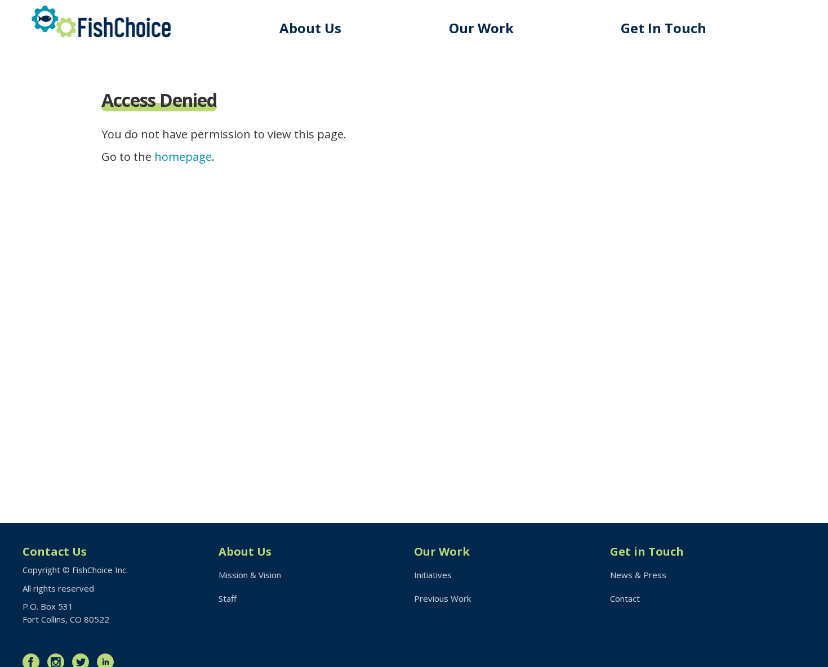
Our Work (481, 28)
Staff (228, 598)
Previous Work (442, 598)
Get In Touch (663, 28)
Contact (625, 598)
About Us (310, 28)
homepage (183, 156)
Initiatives (433, 574)
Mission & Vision (250, 574)
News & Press (638, 574)
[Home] (101, 21)
